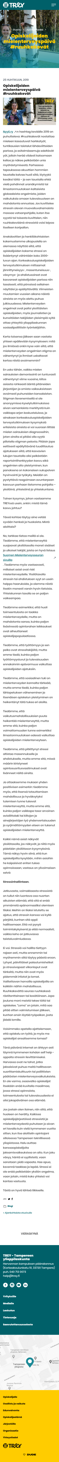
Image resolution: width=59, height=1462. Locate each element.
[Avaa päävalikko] (53, 5)
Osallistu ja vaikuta (14, 1404)
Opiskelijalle (10, 1397)
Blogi (10, 1206)
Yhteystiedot (10, 1438)
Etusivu (17, 30)
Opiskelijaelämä (12, 1417)
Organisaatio (10, 1431)
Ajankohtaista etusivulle (18, 1213)
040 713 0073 (18, 1272)
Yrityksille (9, 1296)
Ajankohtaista (34, 30)
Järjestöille (9, 1424)
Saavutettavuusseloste (18, 1325)
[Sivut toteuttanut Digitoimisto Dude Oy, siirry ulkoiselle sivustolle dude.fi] (29, 1455)
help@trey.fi (11, 1276)
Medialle (8, 1303)
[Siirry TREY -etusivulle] (12, 1447)
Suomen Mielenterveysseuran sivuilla (23, 557)
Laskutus (9, 1311)
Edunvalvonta (11, 1411)
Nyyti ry (8, 132)
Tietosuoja (9, 1318)
